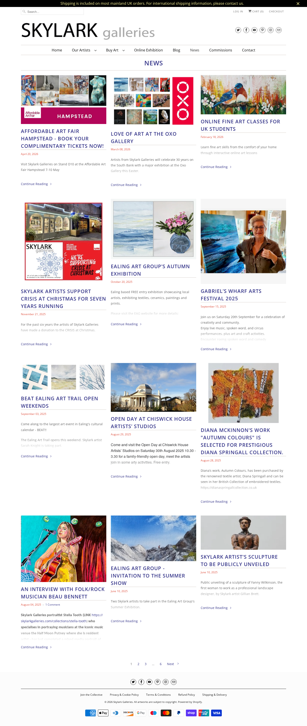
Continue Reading (35, 184)
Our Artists (82, 50)
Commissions (220, 50)
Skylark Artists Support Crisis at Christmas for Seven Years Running (63, 298)
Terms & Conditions (158, 695)
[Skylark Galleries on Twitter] (238, 30)
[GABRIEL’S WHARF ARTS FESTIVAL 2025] (243, 242)
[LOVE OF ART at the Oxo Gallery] (153, 102)
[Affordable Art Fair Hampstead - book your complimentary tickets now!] (63, 100)
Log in (238, 11)
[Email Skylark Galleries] (279, 30)
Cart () (257, 11)
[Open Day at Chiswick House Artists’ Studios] (153, 388)
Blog (176, 50)
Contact (248, 50)
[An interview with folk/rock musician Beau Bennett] (63, 550)
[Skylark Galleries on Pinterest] (262, 30)
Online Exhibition (148, 50)
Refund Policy (186, 695)
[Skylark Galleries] (88, 31)
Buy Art (113, 50)
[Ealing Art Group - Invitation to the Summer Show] (153, 539)
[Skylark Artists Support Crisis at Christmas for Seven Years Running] (63, 242)
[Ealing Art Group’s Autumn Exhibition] (153, 230)
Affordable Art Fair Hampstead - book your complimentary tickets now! (62, 138)
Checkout (276, 11)
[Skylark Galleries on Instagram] (271, 30)
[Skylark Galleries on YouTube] (254, 30)
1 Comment (52, 604)
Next (171, 664)
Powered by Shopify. (190, 702)
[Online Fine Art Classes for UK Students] (243, 96)
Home (57, 50)
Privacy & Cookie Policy (124, 695)
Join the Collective (91, 695)
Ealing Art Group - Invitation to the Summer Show (148, 575)
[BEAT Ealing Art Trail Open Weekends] (63, 378)
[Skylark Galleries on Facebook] (246, 30)
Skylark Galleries (123, 702)
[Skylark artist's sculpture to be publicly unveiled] (243, 534)
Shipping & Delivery (214, 695)
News (194, 50)
